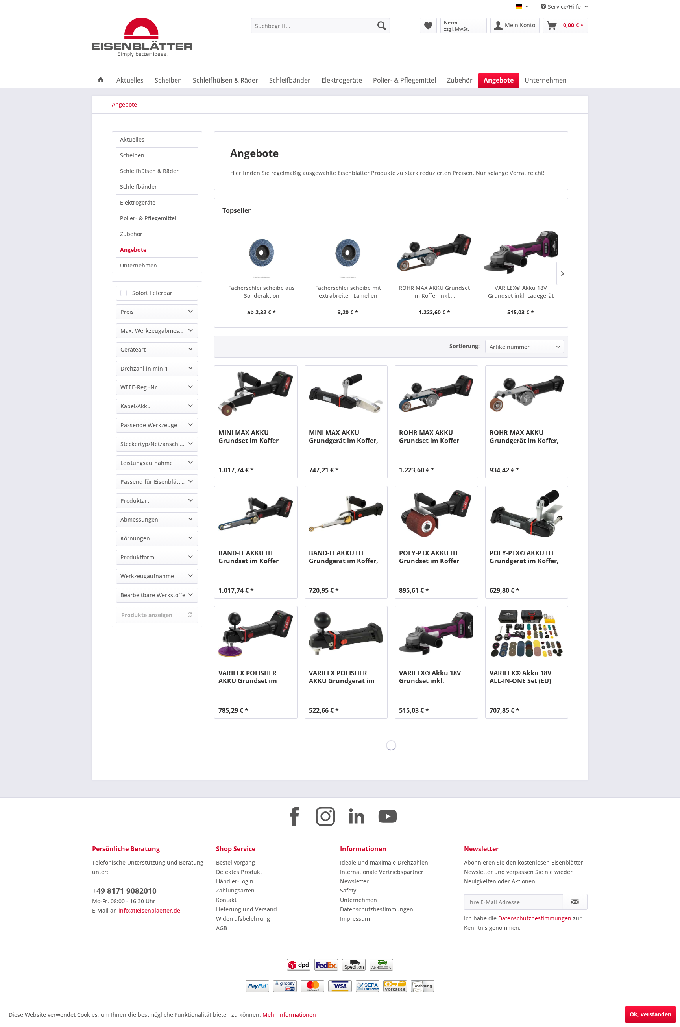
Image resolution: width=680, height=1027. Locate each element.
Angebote (133, 249)
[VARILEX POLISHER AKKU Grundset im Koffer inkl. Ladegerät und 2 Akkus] (255, 633)
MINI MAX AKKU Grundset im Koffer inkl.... (248, 436)
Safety (348, 890)
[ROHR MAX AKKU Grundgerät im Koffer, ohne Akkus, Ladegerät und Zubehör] (527, 393)
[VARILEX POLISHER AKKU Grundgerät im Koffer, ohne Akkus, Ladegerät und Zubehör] (346, 633)
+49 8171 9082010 (124, 891)
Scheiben (132, 155)
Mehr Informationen (289, 1014)
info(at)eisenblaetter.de (149, 910)
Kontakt (226, 899)
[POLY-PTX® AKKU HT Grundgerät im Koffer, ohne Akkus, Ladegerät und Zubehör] (527, 513)
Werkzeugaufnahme (147, 576)
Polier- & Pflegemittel (148, 218)
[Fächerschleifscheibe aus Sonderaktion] (261, 252)
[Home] (100, 80)
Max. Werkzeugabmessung (156, 330)
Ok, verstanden (650, 1014)
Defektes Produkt (239, 872)
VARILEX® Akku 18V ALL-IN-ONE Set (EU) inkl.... (520, 677)
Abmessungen (139, 519)
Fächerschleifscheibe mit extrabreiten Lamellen (348, 291)
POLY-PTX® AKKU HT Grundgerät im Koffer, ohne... (524, 557)
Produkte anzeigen (146, 615)
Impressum (355, 918)
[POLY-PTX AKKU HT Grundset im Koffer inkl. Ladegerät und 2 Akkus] (436, 513)
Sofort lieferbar (152, 293)
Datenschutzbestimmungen (376, 909)
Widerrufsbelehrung (243, 918)
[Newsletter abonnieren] (575, 902)
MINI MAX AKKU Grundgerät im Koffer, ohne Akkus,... (343, 436)
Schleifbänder (138, 186)
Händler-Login (234, 881)
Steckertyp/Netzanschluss (154, 444)
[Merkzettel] (428, 25)
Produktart (134, 500)
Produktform (137, 557)
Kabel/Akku (135, 406)
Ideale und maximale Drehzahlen (384, 862)
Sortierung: (464, 346)
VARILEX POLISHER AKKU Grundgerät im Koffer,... (342, 677)
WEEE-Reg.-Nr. (139, 387)
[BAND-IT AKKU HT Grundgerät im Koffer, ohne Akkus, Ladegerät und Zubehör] (346, 513)
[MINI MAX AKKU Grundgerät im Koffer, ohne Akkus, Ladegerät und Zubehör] (346, 393)
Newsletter (354, 881)
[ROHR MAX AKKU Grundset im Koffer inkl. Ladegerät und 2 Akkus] (434, 252)
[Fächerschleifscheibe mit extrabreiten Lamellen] (348, 252)
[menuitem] (320, 25)
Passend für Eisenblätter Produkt (159, 481)
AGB (221, 928)
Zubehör (131, 234)
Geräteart (133, 349)
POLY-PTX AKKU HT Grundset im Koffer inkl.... (429, 557)
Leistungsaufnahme (146, 462)
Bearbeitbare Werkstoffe (152, 595)
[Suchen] (381, 25)
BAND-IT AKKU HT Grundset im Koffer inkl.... (248, 557)
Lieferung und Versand (246, 909)
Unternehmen (138, 265)
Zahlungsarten (235, 890)
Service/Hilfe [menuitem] (564, 6)
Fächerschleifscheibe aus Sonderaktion (261, 291)
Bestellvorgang (235, 862)
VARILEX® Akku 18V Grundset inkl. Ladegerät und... (521, 292)
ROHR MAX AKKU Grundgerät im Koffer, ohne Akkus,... (524, 436)
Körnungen (135, 538)
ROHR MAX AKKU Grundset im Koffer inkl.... (434, 291)
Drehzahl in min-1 (144, 368)
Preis (127, 311)
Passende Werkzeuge (148, 425)
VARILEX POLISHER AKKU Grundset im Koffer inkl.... (247, 677)
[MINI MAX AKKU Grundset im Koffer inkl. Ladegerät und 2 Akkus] (255, 393)
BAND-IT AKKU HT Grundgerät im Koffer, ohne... (343, 557)
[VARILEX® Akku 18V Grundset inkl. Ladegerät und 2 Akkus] (521, 252)
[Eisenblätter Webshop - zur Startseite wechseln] (153, 37)
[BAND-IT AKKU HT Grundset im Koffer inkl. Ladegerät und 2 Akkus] (255, 513)
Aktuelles (132, 139)
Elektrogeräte (137, 202)
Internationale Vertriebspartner (381, 872)
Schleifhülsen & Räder (149, 171)
